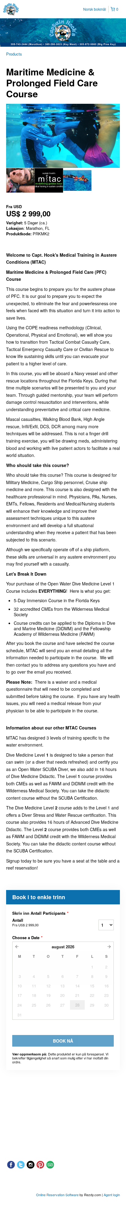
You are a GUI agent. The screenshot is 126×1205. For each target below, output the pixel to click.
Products (14, 54)
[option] (20, 180)
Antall (25, 922)
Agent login (112, 1194)
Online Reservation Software (57, 1194)
